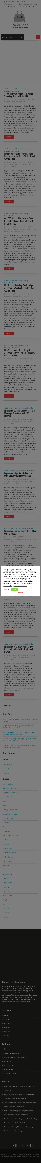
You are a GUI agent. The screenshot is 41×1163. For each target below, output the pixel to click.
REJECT (20, 593)
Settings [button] (6, 589)
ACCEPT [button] (14, 589)
